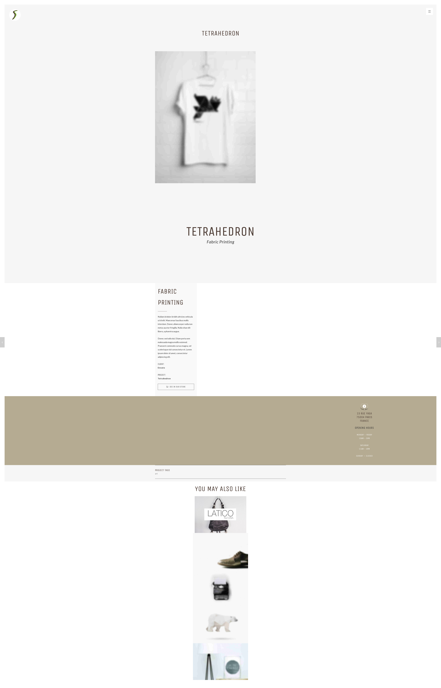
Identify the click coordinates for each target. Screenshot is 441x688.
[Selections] (15, 15)
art (156, 473)
